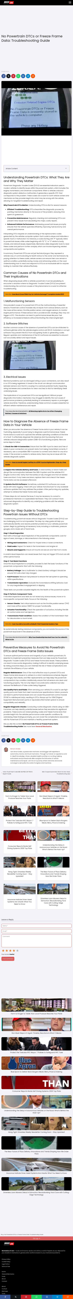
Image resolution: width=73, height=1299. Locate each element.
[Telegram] (28, 76)
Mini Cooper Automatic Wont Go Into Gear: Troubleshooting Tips (56, 773)
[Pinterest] (13, 76)
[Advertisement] (36, 19)
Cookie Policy (6, 1262)
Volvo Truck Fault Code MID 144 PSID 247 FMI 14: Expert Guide (18, 773)
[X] (8, 76)
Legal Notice (6, 1264)
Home (4, 1272)
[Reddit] (33, 76)
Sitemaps (5, 1291)
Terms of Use (6, 1266)
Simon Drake (15, 749)
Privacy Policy (6, 1259)
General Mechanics (8, 1274)
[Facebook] (3, 76)
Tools (3, 1276)
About (4, 1279)
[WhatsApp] (18, 76)
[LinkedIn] (23, 76)
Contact (4, 1281)
